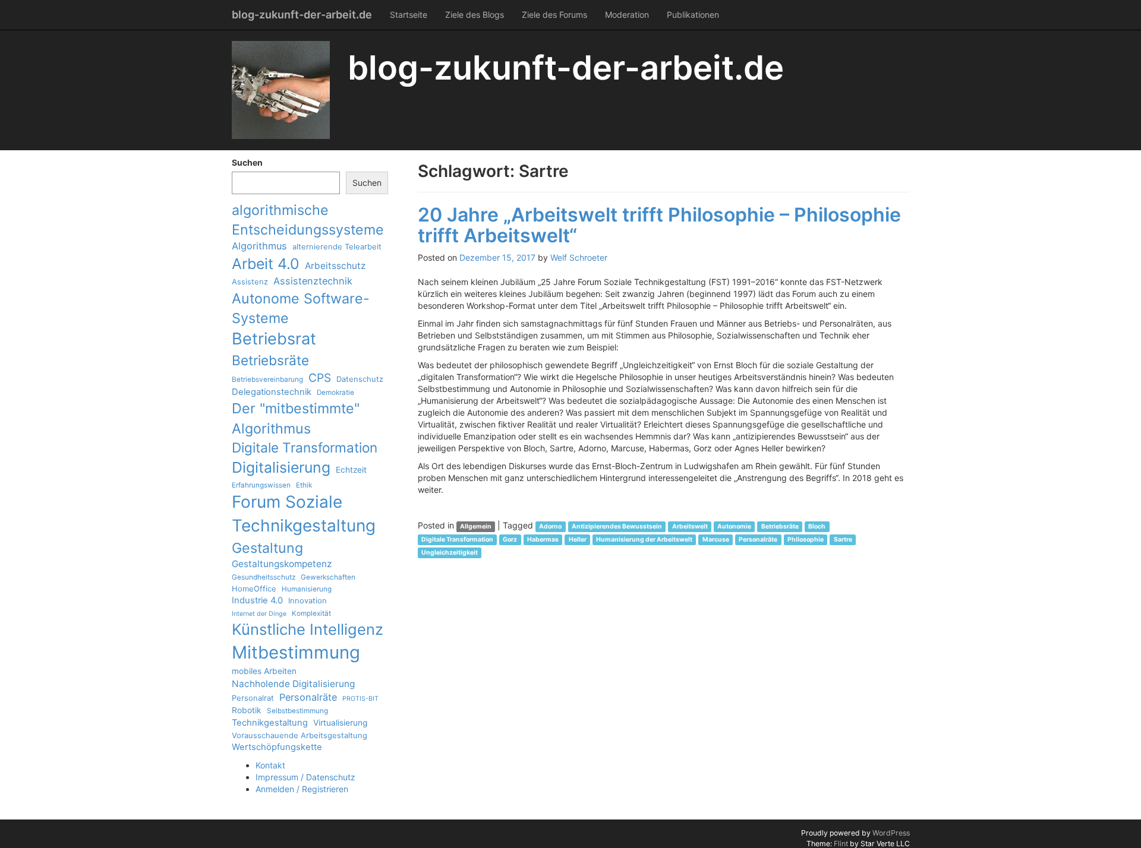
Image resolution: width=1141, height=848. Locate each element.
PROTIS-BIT (360, 699)
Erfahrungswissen (261, 485)
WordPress (891, 832)
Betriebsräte (270, 360)
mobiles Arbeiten (264, 671)
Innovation (307, 600)
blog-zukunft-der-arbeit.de (302, 14)
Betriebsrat (274, 339)
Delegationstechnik (271, 392)
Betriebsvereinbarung (267, 379)
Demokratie (335, 392)
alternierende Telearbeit (337, 246)
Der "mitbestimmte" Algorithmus (296, 418)
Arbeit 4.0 (266, 264)
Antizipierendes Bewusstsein (617, 526)
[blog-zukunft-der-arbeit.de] (281, 90)
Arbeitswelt (690, 526)
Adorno (550, 526)
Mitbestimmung (296, 652)
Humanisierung (307, 589)
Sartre (843, 539)
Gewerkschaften (328, 577)
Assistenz (250, 281)
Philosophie (805, 539)
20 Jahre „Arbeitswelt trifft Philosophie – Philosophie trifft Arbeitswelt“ (659, 225)
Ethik (304, 485)
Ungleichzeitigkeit (449, 552)
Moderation (627, 15)
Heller (578, 539)
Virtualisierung (340, 722)
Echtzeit (351, 469)
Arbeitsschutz (335, 265)
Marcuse (715, 539)
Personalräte (308, 697)
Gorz (510, 539)
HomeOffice (254, 588)
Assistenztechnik (312, 281)
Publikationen (693, 15)
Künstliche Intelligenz (307, 629)
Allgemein (475, 526)
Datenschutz (359, 379)
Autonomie (734, 526)
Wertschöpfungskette (277, 747)
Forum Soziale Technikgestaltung (304, 514)
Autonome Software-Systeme (301, 308)
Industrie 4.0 (257, 600)
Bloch (816, 526)
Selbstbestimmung (297, 711)
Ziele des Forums (554, 15)
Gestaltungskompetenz (282, 563)
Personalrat (253, 698)
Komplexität (311, 613)
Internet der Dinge (259, 614)
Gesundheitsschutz (263, 577)
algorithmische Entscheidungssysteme (308, 219)
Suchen (247, 162)
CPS (319, 378)
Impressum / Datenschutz (305, 777)
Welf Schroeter (578, 257)
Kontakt (270, 765)
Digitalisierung (281, 467)
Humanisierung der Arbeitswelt (644, 539)
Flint (841, 843)
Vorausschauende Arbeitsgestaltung (299, 735)
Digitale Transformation (304, 447)
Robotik (246, 710)
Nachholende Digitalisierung (293, 683)
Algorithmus (259, 246)
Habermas (543, 539)
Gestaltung (267, 547)
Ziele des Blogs (474, 15)
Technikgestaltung (270, 722)
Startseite (408, 15)
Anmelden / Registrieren (302, 789)
